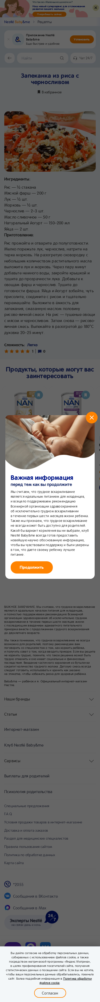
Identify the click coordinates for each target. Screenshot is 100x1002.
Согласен (50, 993)
